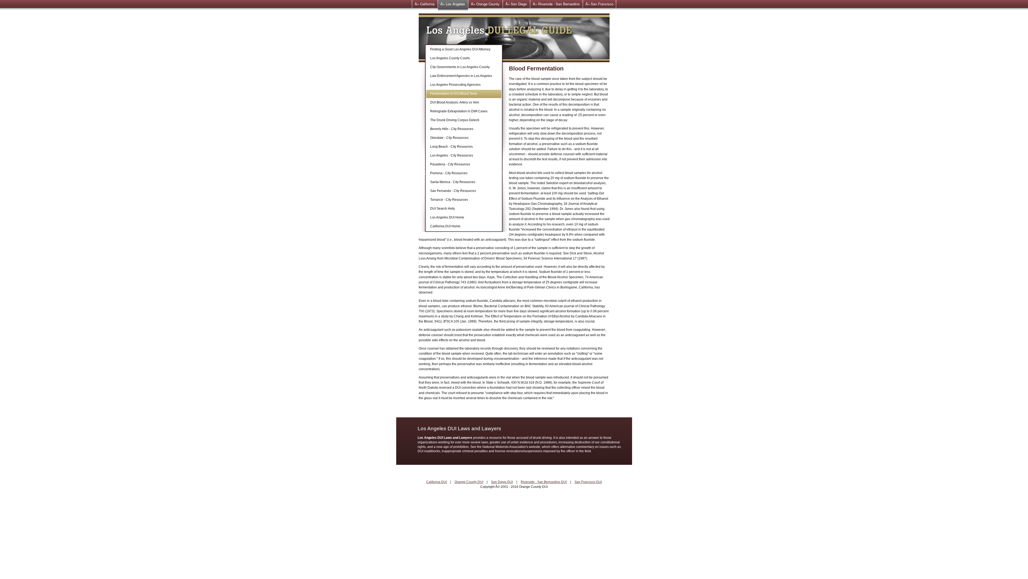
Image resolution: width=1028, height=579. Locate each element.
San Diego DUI (502, 482)
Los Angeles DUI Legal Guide (514, 37)
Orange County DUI (469, 482)
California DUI (436, 482)
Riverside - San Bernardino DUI (544, 482)
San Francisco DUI (588, 482)
